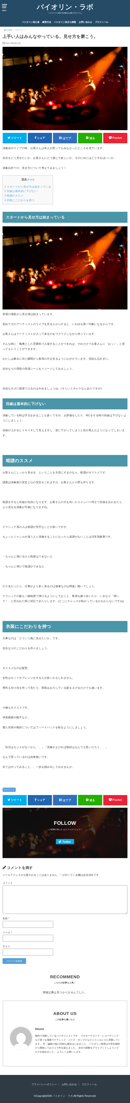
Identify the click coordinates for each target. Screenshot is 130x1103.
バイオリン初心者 (30, 22)
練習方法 (46, 22)
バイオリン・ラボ (65, 7)
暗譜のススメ (13, 195)
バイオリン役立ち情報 (65, 22)
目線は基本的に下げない (20, 191)
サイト (6, 946)
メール (7, 932)
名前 (6, 918)
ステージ (10, 789)
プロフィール (101, 22)
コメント (8, 883)
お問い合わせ (85, 22)
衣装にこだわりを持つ (19, 200)
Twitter (66, 841)
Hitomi (39, 1029)
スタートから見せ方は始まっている (27, 186)
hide (30, 179)
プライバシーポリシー (44, 1084)
